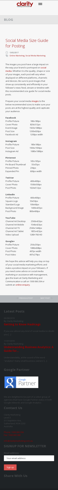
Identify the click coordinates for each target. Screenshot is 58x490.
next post (45, 298)
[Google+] (32, 11)
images (35, 101)
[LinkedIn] (39, 11)
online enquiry (23, 284)
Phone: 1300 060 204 (14, 432)
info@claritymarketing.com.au (18, 440)
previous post (26, 298)
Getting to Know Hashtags (22, 324)
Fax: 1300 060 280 (12, 435)
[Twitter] (26, 11)
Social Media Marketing (35, 55)
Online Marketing (17, 55)
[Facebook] (19, 11)
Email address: (11, 452)
